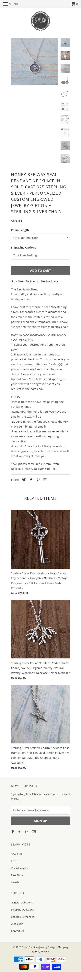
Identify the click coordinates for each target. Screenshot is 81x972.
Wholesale (17, 924)
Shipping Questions (22, 909)
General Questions (22, 902)
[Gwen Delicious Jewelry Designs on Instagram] (27, 831)
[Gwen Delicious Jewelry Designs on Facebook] (13, 831)
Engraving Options (23, 247)
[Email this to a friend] (44, 479)
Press (14, 861)
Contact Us (17, 931)
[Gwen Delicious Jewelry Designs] (40, 21)
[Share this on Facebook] (30, 479)
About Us (16, 854)
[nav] (10, 4)
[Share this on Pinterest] (37, 479)
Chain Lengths (19, 868)
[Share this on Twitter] (23, 479)
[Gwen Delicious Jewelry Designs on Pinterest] (20, 831)
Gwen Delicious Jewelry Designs (39, 947)
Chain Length (20, 230)
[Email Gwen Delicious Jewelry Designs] (34, 831)
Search (15, 882)
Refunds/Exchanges (22, 917)
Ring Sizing (17, 875)
